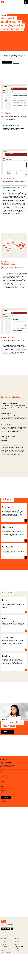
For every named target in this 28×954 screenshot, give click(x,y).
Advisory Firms (4, 788)
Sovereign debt (8, 507)
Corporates (3, 944)
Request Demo (7, 731)
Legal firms (6, 656)
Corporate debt (8, 527)
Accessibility (17, 950)
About (16, 944)
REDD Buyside (4, 785)
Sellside (5, 619)
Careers (16, 952)
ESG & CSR (17, 948)
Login (16, 62)
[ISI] (2, 2)
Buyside (5, 600)
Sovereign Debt (4, 775)
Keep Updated (5, 928)
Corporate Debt (4, 777)
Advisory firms (8, 637)
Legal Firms (3, 790)
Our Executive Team (19, 946)
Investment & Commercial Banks (5, 947)
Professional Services (5, 952)
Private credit (7, 547)
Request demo (7, 62)
